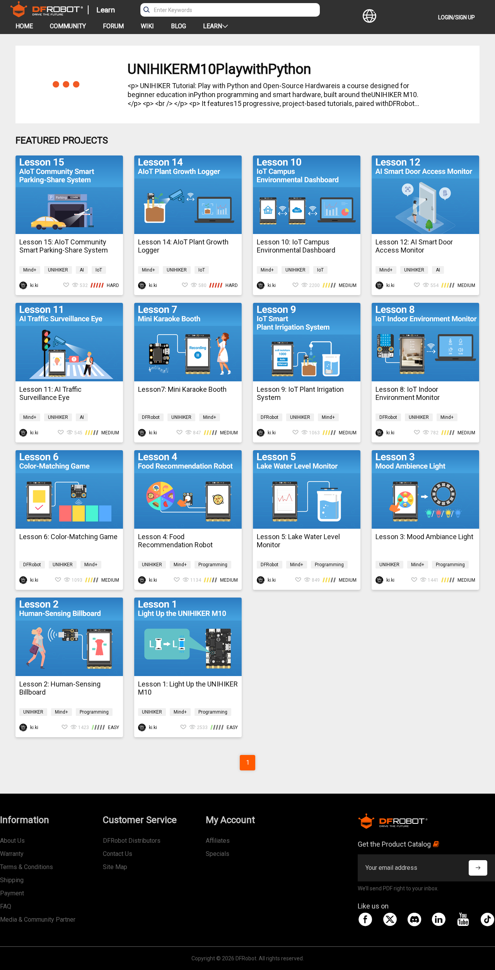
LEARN (212, 26)
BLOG (178, 26)
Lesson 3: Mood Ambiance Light (424, 537)
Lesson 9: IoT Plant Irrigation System (300, 393)
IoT (99, 270)
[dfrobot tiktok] (487, 919)
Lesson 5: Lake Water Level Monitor (298, 541)
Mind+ (29, 270)
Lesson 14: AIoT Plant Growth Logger (183, 246)
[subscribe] (478, 868)
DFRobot (151, 417)
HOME (24, 26)
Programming (212, 564)
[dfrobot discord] (414, 919)
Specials (217, 853)
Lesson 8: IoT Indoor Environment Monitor (408, 393)
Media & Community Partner (37, 919)
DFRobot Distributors (131, 840)
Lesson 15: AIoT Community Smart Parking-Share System (63, 246)
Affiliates (218, 840)
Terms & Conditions (26, 867)
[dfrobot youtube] (463, 919)
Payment (12, 893)
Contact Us (117, 853)
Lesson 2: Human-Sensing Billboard (60, 688)
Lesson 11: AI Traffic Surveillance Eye (50, 393)
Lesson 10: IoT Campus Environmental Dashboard (296, 246)
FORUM (113, 26)
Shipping (12, 880)
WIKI (147, 26)
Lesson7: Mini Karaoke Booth (182, 389)
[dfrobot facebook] (365, 919)
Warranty (12, 853)
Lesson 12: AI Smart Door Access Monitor (414, 246)
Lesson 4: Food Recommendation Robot (175, 541)
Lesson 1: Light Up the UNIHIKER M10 (188, 688)
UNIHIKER (58, 270)
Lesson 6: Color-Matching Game (68, 537)
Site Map (115, 867)
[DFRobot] (46, 15)
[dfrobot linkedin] (438, 919)
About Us (12, 840)
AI (82, 270)
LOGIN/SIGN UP (456, 17)
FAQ (5, 906)
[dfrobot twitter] (390, 919)
